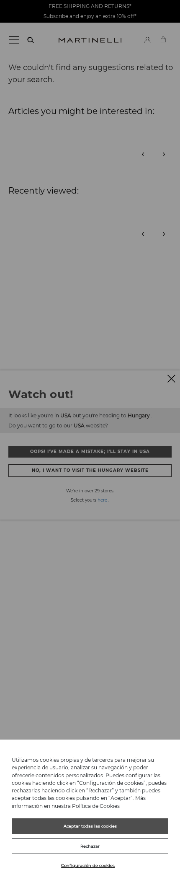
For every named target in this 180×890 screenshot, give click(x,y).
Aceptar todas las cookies (90, 826)
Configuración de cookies (88, 865)
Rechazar (90, 846)
